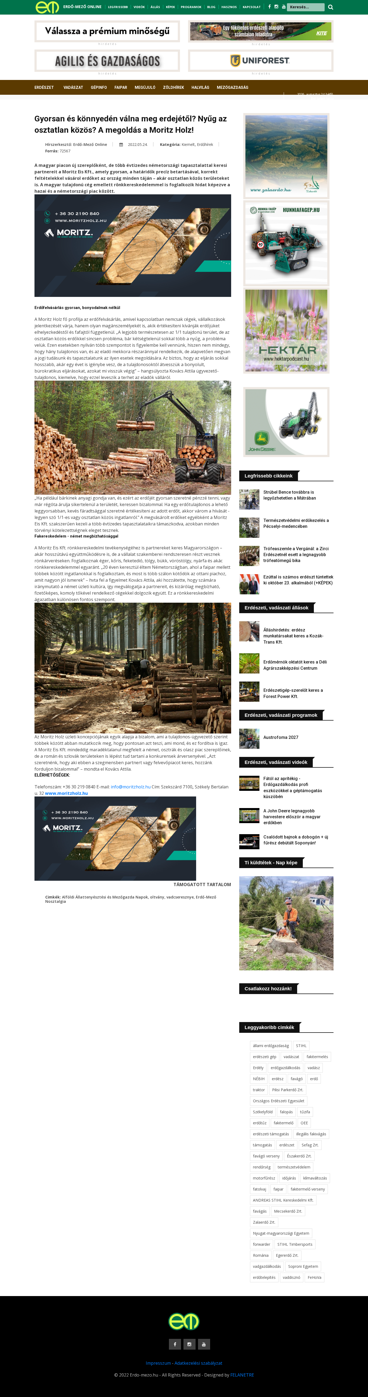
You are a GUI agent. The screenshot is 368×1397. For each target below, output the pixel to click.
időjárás (289, 1178)
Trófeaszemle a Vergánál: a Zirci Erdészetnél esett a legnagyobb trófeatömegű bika (296, 554)
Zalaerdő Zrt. (264, 1222)
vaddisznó (291, 1277)
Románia (261, 1255)
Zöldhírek (173, 87)
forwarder (261, 1244)
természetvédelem (294, 1167)
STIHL (301, 1045)
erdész (277, 1078)
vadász (314, 1067)
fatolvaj (259, 1189)
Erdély (258, 1067)
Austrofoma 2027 (280, 737)
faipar (278, 1189)
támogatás (262, 1144)
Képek (170, 7)
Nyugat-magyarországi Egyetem (281, 1233)
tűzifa (305, 1111)
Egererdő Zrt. (287, 1255)
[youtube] (284, 6)
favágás (260, 1211)
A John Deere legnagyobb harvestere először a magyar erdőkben (292, 817)
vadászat (291, 1056)
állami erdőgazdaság (271, 1045)
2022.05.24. (137, 144)
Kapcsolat (252, 7)
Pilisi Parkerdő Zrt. (287, 1089)
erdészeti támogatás (271, 1133)
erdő (314, 1078)
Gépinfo (99, 87)
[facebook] (270, 6)
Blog (211, 7)
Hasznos (229, 7)
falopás (286, 1111)
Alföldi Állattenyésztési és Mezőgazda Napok (105, 897)
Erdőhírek (205, 144)
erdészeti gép (264, 1056)
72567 (65, 150)
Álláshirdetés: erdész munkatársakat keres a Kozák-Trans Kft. (293, 636)
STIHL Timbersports (295, 1244)
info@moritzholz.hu (131, 787)
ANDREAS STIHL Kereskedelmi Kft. (283, 1200)
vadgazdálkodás (267, 1266)
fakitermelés (317, 1056)
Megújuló (145, 87)
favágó (297, 1078)
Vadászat (73, 87)
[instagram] (277, 6)
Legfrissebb (118, 7)
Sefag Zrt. (310, 1144)
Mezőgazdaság (232, 87)
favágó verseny (266, 1156)
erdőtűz (259, 1122)
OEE (304, 1122)
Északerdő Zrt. (299, 1156)
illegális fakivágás (311, 1133)
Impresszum (158, 1363)
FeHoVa (314, 1277)
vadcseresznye (180, 897)
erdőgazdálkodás (285, 1067)
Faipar (120, 87)
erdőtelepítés (264, 1277)
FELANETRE (242, 1375)
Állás (155, 7)
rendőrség (261, 1167)
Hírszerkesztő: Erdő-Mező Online (76, 144)
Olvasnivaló (50, 107)
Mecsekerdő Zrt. (288, 1211)
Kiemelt (188, 144)
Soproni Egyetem (303, 1266)
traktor (259, 1089)
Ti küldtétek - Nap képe (271, 862)
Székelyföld (263, 1111)
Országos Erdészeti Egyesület (278, 1100)
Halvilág (200, 87)
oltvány (157, 897)
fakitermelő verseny (308, 1189)
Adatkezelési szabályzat (198, 1363)
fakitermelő (283, 1122)
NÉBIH (259, 1078)
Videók (139, 7)
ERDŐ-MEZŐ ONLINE (82, 6)
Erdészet (44, 87)
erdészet (286, 1144)
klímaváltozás (315, 1178)
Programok (191, 7)
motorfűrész (264, 1178)
